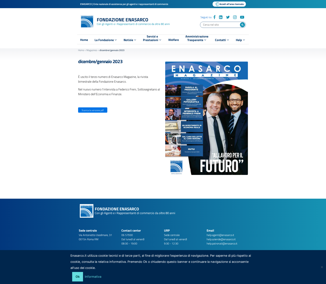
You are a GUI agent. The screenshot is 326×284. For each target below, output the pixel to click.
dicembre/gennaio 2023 (100, 61)
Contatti (221, 40)
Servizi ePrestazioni (151, 39)
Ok (78, 276)
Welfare (173, 40)
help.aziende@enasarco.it (221, 239)
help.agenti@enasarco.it (220, 235)
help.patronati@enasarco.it (222, 243)
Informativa (93, 276)
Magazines (91, 50)
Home (84, 40)
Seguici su (206, 17)
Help (239, 40)
